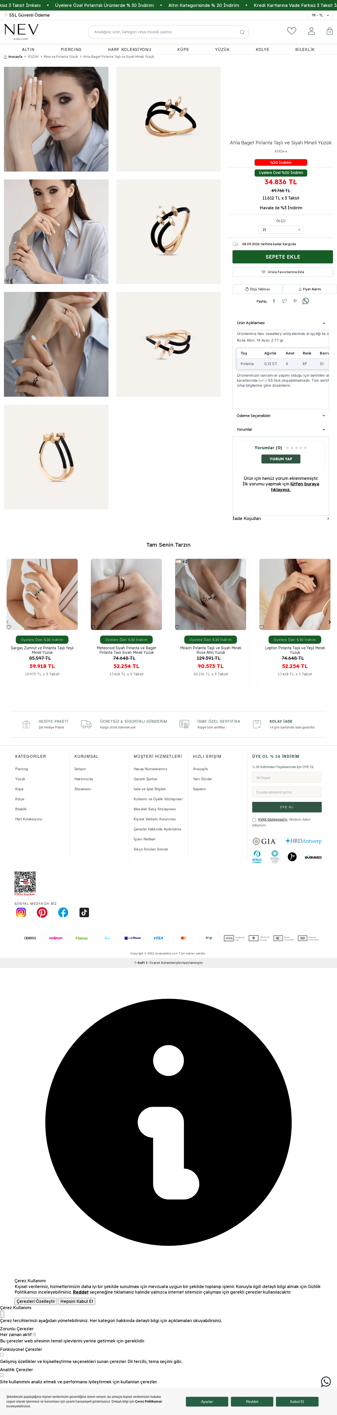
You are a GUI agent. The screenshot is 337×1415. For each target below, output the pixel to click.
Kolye (19, 798)
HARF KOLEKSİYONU (129, 49)
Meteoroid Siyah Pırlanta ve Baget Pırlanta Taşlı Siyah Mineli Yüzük (42, 650)
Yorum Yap (281, 458)
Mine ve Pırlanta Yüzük (61, 57)
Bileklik (21, 808)
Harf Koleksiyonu (28, 818)
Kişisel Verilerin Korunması (155, 818)
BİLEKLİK (305, 49)
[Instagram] (21, 912)
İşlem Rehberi (145, 838)
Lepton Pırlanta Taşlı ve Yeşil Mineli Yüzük (211, 650)
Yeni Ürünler (202, 778)
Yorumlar (244, 429)
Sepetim (199, 788)
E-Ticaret (153, 963)
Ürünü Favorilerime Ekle (286, 272)
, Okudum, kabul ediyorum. (281, 822)
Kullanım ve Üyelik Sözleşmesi (158, 798)
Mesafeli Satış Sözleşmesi (155, 808)
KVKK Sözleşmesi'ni (272, 819)
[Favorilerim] (291, 31)
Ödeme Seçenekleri (253, 415)
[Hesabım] (311, 31)
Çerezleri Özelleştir (36, 1301)
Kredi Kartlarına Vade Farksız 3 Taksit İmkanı (252, 5)
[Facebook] (63, 912)
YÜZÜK (222, 49)
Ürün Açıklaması (251, 322)
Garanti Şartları (145, 778)
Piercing (21, 768)
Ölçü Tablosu (260, 289)
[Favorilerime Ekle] (9, 627)
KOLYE (263, 49)
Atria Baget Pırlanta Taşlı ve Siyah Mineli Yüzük (118, 57)
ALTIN (28, 49)
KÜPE (183, 49)
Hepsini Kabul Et (76, 1301)
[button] (7, 621)
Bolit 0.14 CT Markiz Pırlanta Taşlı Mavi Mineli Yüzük (295, 650)
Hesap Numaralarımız (150, 768)
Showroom (83, 788)
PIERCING (71, 49)
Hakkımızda (84, 778)
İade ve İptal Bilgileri (150, 788)
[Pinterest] (42, 912)
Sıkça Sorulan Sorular (151, 848)
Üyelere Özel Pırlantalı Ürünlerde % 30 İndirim (56, 5)
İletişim (80, 768)
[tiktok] (84, 912)
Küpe (19, 788)
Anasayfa (15, 57)
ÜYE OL (287, 807)
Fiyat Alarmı (312, 289)
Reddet (81, 1292)
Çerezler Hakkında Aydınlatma (157, 828)
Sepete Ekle (282, 256)
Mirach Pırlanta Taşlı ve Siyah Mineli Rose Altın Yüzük (126, 650)
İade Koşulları (246, 518)
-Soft (140, 963)
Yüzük (20, 778)
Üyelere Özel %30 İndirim (281, 172)
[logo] (21, 32)
